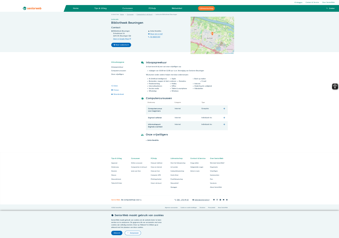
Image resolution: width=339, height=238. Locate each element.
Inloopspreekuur (117, 67)
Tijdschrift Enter (116, 183)
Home (122, 14)
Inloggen (299, 2)
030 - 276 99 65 (183, 200)
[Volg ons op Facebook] (214, 200)
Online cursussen (136, 163)
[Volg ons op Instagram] (217, 200)
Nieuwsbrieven (116, 179)
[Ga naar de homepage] (33, 8)
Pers (211, 179)
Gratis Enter (175, 175)
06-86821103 (155, 37)
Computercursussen (118, 71)
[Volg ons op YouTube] (223, 200)
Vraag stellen (194, 163)
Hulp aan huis (155, 171)
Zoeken (331, 8)
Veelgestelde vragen (196, 167)
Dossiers (114, 171)
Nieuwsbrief (175, 183)
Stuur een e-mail (156, 34)
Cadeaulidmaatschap (177, 171)
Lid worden (174, 167)
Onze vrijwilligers (117, 74)
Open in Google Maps (121, 39)
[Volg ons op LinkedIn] (220, 200)
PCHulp (154, 158)
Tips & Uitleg (116, 158)
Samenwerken (214, 175)
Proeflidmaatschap (177, 179)
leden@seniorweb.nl (202, 200)
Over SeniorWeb (328, 2)
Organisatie (214, 167)
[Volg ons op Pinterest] (227, 200)
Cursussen (130, 14)
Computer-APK (156, 175)
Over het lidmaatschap (178, 163)
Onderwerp (115, 167)
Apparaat (114, 163)
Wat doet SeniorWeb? (217, 163)
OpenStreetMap (229, 53)
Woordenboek (118, 94)
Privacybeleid (211, 207)
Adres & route (195, 171)
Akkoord (117, 233)
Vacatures (213, 183)
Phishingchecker (156, 179)
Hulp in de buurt (156, 183)
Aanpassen (134, 233)
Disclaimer (202, 207)
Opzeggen (174, 187)
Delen (115, 86)
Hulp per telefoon (156, 163)
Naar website (121, 45)
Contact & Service (312, 2)
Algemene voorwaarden (171, 207)
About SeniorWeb (216, 187)
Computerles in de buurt (145, 14)
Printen (116, 90)
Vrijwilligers (214, 171)
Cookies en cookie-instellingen (189, 207)
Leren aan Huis (136, 171)
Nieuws (113, 175)
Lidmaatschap (177, 158)
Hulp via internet (156, 167)
